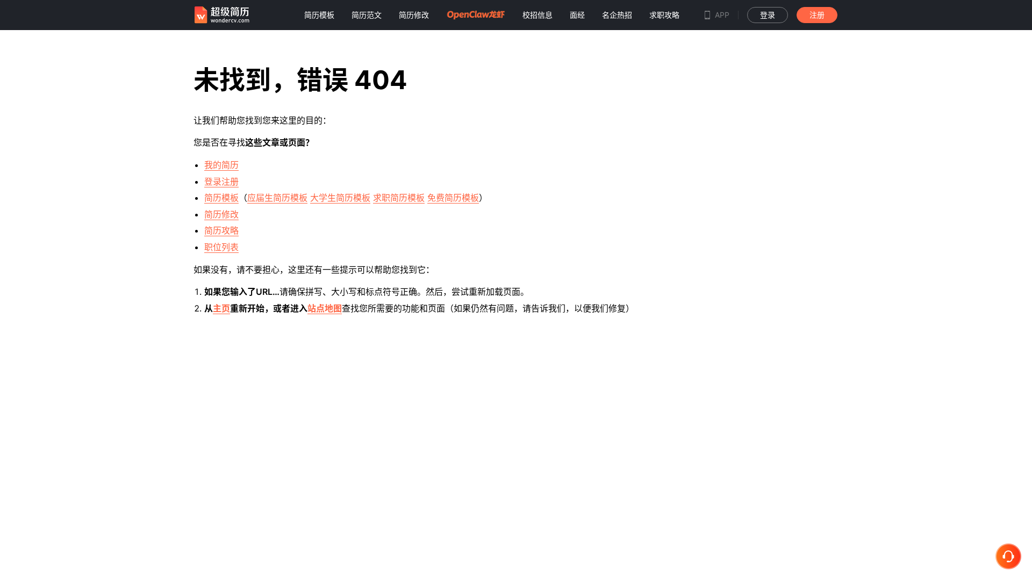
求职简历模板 (399, 197)
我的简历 (221, 165)
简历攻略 (221, 230)
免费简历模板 (453, 197)
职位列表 (221, 247)
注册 (817, 14)
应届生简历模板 (277, 197)
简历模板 (221, 197)
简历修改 (221, 214)
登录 (767, 14)
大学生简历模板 (340, 197)
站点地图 (324, 308)
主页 (221, 308)
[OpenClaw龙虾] (475, 15)
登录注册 (221, 181)
